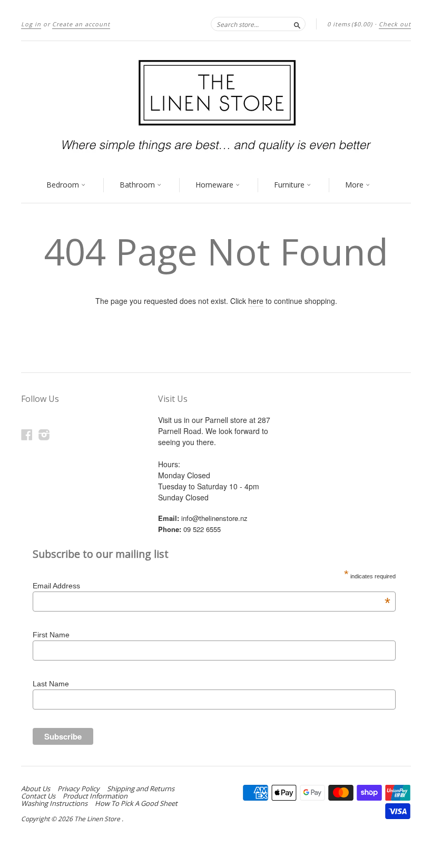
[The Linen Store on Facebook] (27, 434)
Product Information (95, 796)
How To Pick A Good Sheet (136, 803)
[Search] (297, 24)
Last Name (51, 683)
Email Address (211, 586)
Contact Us (38, 796)
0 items (349, 24)
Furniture (290, 185)
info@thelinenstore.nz (214, 518)
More (355, 185)
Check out (395, 24)
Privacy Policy (78, 788)
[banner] (216, 104)
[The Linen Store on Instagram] (44, 434)
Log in (31, 24)
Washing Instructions (54, 803)
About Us (35, 788)
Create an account (81, 24)
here (255, 300)
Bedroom (63, 185)
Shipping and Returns (140, 788)
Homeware (215, 185)
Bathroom (138, 185)
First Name (51, 634)
